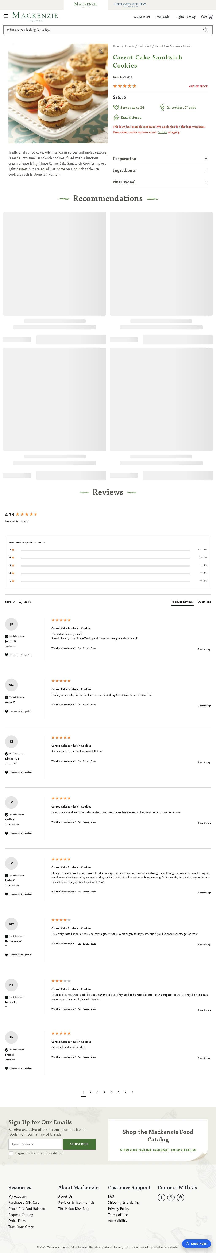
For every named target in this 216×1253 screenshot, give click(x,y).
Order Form (17, 1221)
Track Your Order (21, 1227)
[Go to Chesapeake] (130, 5)
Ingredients (124, 170)
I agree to (39, 1153)
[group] (27, 515)
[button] (6, 17)
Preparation (124, 159)
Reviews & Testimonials (76, 1203)
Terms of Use (118, 1215)
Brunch (129, 46)
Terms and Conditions (47, 1153)
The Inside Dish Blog (73, 1209)
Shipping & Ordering (124, 1203)
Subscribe (79, 1144)
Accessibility (117, 1221)
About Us (65, 1196)
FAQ (111, 1196)
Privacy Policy (118, 1209)
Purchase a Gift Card (23, 1203)
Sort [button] (8, 602)
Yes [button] (79, 648)
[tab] (182, 603)
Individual (145, 46)
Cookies (162, 132)
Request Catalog (20, 1215)
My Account (17, 1196)
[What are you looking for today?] (206, 29)
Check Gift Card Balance (26, 1209)
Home (116, 46)
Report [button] (86, 648)
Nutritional (124, 182)
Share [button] (93, 648)
